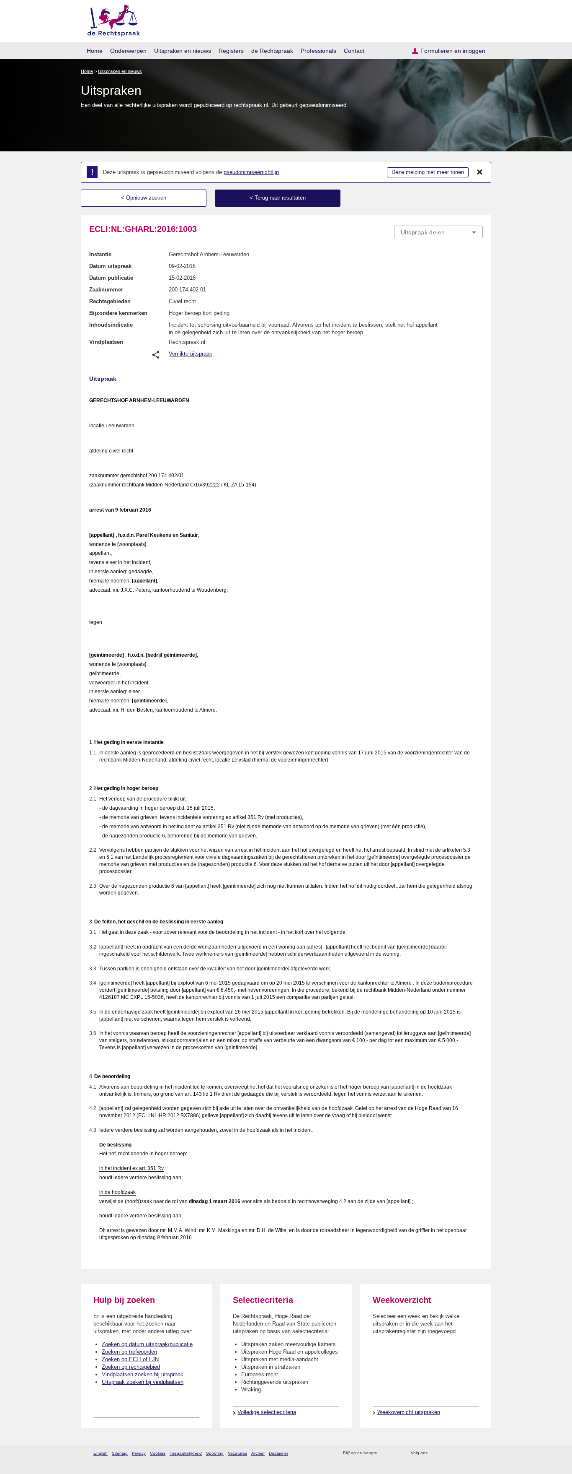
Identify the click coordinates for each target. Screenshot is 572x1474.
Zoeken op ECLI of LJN (130, 1359)
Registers (231, 50)
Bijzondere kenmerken (118, 313)
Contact (354, 50)
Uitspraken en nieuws (182, 50)
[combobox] (438, 232)
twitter (434, 1453)
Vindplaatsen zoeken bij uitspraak (142, 1374)
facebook (445, 1453)
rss (385, 1453)
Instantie (100, 254)
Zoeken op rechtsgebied (131, 1367)
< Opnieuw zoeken (143, 198)
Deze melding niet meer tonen (428, 172)
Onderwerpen (128, 50)
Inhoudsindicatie (111, 325)
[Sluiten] (480, 172)
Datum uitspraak (110, 266)
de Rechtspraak (272, 50)
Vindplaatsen (106, 342)
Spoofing (215, 1453)
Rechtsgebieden (110, 301)
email (396, 1453)
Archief (258, 1453)
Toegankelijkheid (186, 1453)
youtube (478, 1453)
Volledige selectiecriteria (266, 1412)
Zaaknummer (106, 289)
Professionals (318, 50)
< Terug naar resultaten (278, 198)
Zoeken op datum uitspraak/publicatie (147, 1344)
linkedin (467, 1453)
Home (95, 50)
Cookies (157, 1453)
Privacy (139, 1453)
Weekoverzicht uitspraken (408, 1412)
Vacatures (237, 1453)
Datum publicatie (111, 278)
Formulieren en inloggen (452, 50)
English (100, 1453)
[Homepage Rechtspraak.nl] (111, 19)
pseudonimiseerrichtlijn (251, 172)
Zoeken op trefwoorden (129, 1352)
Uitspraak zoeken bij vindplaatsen (142, 1382)
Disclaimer (278, 1453)
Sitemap (120, 1453)
